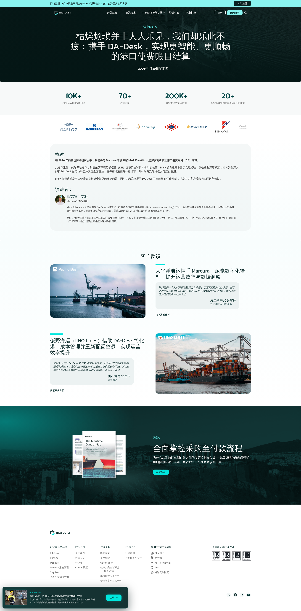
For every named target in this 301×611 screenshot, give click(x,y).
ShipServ (54, 572)
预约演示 (234, 12)
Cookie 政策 (106, 562)
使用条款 (105, 558)
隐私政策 (105, 553)
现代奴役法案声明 (109, 575)
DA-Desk (54, 553)
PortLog (54, 558)
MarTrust (54, 562)
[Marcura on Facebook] (235, 594)
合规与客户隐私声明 (110, 580)
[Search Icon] (245, 12)
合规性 (78, 562)
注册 (112, 597)
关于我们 (80, 553)
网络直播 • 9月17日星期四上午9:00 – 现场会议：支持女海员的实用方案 (88, 3)
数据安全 (80, 558)
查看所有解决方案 (59, 577)
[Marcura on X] (228, 594)
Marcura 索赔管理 (59, 567)
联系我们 (130, 553)
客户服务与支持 (133, 558)
